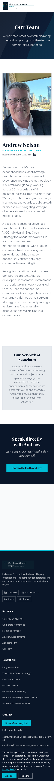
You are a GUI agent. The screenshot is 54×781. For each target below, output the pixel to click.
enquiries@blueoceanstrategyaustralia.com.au (25, 745)
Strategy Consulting (12, 618)
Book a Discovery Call (16, 723)
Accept (9, 775)
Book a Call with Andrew (27, 468)
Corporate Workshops (13, 624)
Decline (25, 775)
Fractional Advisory (11, 630)
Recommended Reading (14, 691)
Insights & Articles (11, 667)
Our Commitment (11, 679)
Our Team (7, 648)
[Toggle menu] (49, 6)
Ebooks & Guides (11, 685)
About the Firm (9, 642)
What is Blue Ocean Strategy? (16, 673)
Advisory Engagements (13, 636)
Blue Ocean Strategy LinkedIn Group (20, 697)
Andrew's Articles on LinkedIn (16, 703)
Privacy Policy (9, 769)
